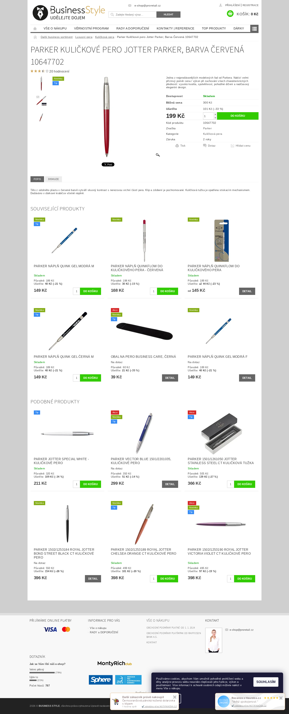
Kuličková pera (212, 133)
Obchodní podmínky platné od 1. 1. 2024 (170, 628)
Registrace (251, 5)
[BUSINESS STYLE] (68, 13)
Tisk (182, 145)
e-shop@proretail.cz (242, 629)
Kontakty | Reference (175, 28)
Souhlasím (265, 682)
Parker (207, 128)
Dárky (239, 28)
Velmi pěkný (36, 669)
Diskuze (53, 179)
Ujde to (33, 677)
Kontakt (151, 642)
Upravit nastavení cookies (105, 706)
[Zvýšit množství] (215, 114)
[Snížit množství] (215, 118)
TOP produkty (214, 28)
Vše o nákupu (55, 28)
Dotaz (212, 145)
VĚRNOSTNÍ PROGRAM (91, 28)
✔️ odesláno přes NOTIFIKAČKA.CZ (249, 705)
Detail (247, 291)
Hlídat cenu (243, 145)
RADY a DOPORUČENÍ (132, 28)
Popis (37, 179)
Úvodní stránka (35, 28)
